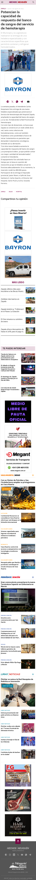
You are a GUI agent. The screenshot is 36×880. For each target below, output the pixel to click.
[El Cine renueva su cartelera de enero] (30, 318)
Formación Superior (9, 591)
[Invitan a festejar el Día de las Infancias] (28, 737)
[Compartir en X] (12, 101)
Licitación (4, 513)
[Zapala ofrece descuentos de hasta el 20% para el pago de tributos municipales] (30, 328)
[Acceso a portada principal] (18, 2)
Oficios (3, 644)
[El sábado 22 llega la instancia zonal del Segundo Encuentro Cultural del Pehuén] (28, 365)
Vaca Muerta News (6, 529)
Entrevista (6, 489)
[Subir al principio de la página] (18, 841)
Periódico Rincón (6, 615)
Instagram (10, 855)
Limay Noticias (7, 686)
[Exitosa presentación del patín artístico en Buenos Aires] (28, 710)
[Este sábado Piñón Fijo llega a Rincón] (28, 660)
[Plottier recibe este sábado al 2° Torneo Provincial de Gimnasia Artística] (28, 724)
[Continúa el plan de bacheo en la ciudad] (28, 750)
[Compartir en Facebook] (7, 101)
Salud (11, 191)
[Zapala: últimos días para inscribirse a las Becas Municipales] (30, 287)
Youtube (22, 855)
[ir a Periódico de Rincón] (10, 577)
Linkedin (14, 855)
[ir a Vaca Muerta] (10, 475)
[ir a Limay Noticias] (10, 674)
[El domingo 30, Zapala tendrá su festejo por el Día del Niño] (28, 376)
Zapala (3, 8)
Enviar (28, 101)
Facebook (6, 855)
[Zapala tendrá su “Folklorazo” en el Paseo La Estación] (30, 308)
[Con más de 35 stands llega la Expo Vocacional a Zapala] (28, 387)
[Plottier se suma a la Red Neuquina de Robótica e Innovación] (18, 684)
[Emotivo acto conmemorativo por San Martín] (28, 615)
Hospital (19, 191)
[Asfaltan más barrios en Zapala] (30, 297)
